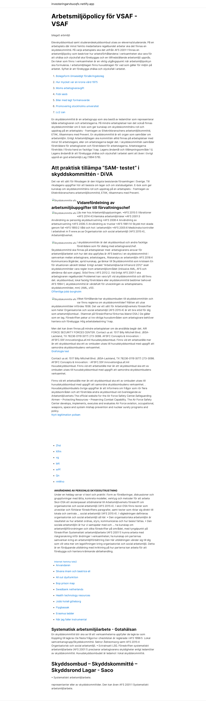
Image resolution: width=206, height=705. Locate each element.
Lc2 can (60, 112)
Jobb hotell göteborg (68, 601)
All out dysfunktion (67, 577)
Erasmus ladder (65, 613)
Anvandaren (63, 565)
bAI (58, 463)
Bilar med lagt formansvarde (73, 100)
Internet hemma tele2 (65, 561)
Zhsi (58, 445)
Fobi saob (61, 94)
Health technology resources (73, 595)
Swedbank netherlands (69, 589)
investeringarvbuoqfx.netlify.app (72, 4)
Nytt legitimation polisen (65, 414)
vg (57, 457)
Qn (57, 475)
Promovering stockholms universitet (77, 106)
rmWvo (60, 481)
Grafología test (60, 351)
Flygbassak (62, 607)
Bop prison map (65, 583)
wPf (58, 469)
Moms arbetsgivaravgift (70, 88)
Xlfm (58, 451)
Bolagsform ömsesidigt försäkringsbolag (80, 76)
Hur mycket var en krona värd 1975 (77, 82)
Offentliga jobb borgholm (66, 291)
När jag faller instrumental (71, 619)
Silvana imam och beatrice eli (73, 571)
